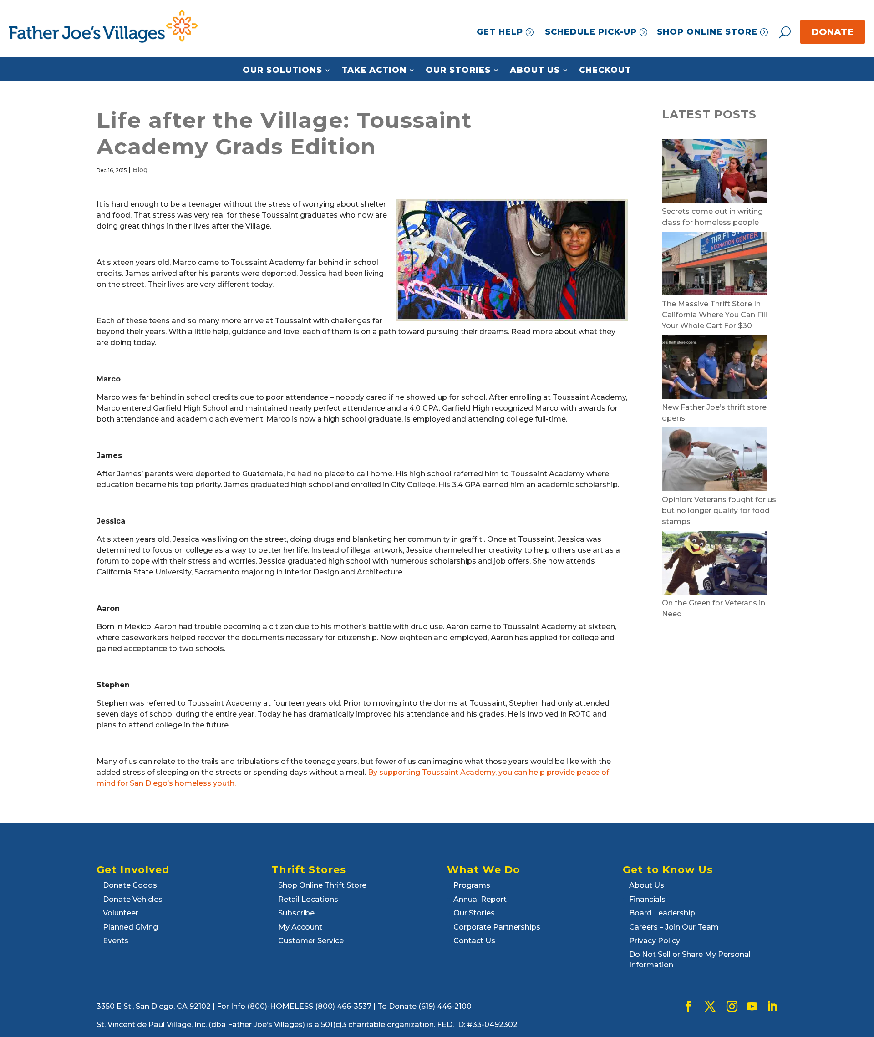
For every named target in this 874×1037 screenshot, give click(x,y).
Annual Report (480, 899)
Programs (471, 885)
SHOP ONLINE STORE (707, 32)
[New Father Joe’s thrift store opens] (714, 368)
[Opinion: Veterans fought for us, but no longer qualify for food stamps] (714, 460)
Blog (139, 170)
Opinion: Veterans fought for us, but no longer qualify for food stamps (719, 510)
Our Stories (458, 70)
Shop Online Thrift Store (322, 885)
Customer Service (311, 940)
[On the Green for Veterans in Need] (714, 564)
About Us (535, 70)
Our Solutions (282, 70)
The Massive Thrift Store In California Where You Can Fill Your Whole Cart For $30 (714, 315)
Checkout (605, 70)
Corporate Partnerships (496, 927)
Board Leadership (662, 913)
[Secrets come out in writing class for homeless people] (714, 172)
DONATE (833, 31)
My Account (300, 927)
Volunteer (120, 913)
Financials (647, 899)
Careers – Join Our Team (674, 927)
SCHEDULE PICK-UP (591, 32)
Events (115, 940)
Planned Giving (130, 927)
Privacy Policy (654, 940)
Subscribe (296, 913)
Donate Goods (130, 885)
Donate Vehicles (133, 899)
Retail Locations (308, 899)
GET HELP (500, 32)
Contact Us (474, 940)
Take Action (374, 70)
